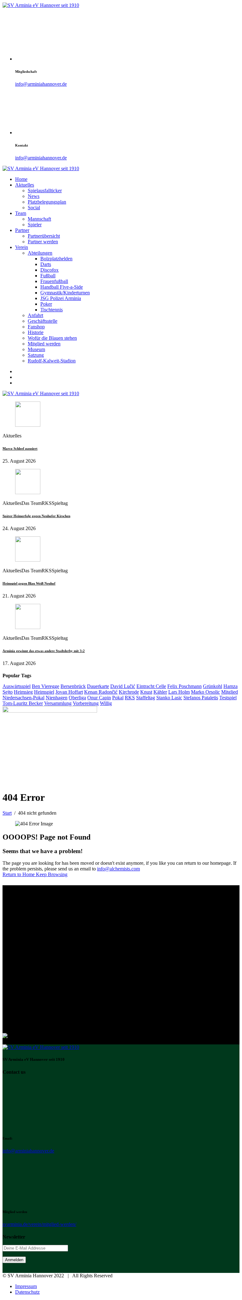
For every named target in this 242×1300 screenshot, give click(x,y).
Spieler (35, 224)
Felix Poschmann (184, 686)
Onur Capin (99, 697)
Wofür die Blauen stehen (52, 338)
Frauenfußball (54, 281)
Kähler (160, 692)
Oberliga (77, 697)
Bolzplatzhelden (56, 258)
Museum (36, 349)
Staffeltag (145, 697)
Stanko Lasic (169, 697)
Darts (45, 264)
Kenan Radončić (101, 692)
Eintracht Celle (151, 686)
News (33, 196)
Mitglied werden (44, 343)
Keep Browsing (51, 874)
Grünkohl (212, 686)
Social (34, 207)
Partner (22, 230)
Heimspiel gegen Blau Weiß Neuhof (29, 583)
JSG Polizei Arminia (60, 298)
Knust (146, 692)
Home (21, 179)
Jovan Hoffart (69, 692)
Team (20, 213)
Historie (35, 332)
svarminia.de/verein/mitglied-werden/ (39, 1224)
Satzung (36, 355)
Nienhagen (56, 697)
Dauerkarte (98, 686)
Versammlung (58, 703)
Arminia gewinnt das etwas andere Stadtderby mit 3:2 (44, 651)
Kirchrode (129, 692)
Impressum (26, 1286)
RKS (130, 697)
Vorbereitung (86, 703)
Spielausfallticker (45, 190)
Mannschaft (39, 219)
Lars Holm (179, 692)
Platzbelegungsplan (47, 202)
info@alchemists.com (118, 868)
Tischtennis (51, 309)
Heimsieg (23, 692)
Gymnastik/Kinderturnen (65, 292)
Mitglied (229, 692)
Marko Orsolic (205, 692)
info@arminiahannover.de (41, 84)
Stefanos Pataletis (200, 697)
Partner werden (43, 241)
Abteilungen (40, 253)
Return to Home (19, 874)
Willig (106, 703)
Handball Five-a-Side (61, 287)
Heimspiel (44, 692)
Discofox (49, 270)
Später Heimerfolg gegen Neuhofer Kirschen (36, 516)
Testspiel (228, 697)
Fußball (47, 275)
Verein (21, 247)
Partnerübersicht (44, 236)
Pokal (118, 697)
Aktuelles (24, 185)
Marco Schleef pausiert (20, 448)
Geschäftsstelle (42, 321)
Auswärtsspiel (17, 686)
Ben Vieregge (45, 686)
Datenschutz (27, 1292)
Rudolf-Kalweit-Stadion (52, 360)
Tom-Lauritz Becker (23, 703)
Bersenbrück (73, 686)
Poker (46, 304)
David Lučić (122, 686)
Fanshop (36, 326)
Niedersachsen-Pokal (23, 697)
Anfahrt (35, 315)
